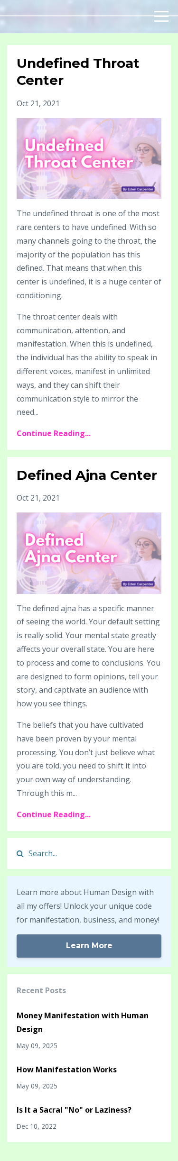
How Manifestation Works (67, 1069)
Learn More (89, 945)
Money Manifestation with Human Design (83, 1022)
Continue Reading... (54, 433)
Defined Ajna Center (87, 475)
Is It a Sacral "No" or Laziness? (74, 1110)
